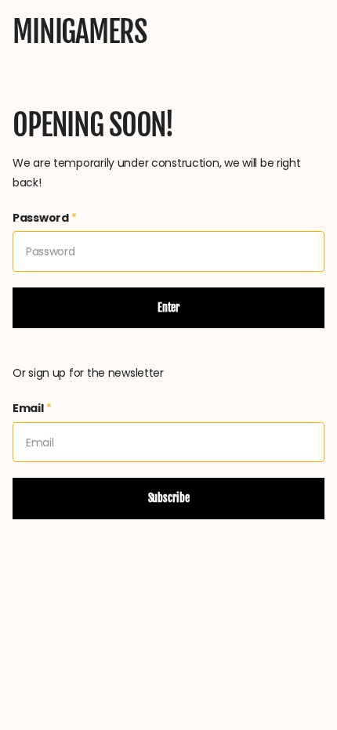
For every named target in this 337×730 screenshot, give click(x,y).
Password (45, 218)
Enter (168, 307)
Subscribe (169, 497)
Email (32, 408)
